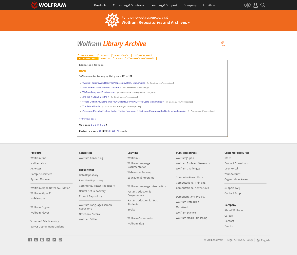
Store (227, 158)
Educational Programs (140, 177)
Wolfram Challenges (188, 168)
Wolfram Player (40, 212)
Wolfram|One (38, 158)
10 (100, 131)
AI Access (36, 168)
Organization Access (236, 179)
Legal (230, 240)
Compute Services (41, 174)
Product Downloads (236, 163)
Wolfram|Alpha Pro (42, 193)
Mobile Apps (38, 198)
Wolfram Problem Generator (193, 163)
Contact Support (234, 193)
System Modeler (40, 179)
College (99, 65)
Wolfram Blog (135, 223)
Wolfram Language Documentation (138, 165)
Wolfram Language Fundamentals (98, 92)
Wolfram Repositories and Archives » (156, 22)
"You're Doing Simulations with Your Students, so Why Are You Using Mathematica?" (123, 102)
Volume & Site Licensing (45, 221)
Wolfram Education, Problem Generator (101, 87)
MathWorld (182, 207)
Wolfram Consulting (91, 158)
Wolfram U (133, 158)
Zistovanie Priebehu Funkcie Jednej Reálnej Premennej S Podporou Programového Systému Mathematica (134, 111)
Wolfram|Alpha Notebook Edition (50, 188)
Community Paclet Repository (97, 185)
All (118, 131)
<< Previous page (87, 119)
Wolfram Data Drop (187, 202)
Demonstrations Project (190, 196)
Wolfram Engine (40, 207)
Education (85, 65)
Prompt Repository (90, 196)
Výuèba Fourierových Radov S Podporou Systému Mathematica (113, 83)
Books (131, 209)
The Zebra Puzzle (91, 106)
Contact (229, 221)
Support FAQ (232, 188)
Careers (229, 215)
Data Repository (88, 175)
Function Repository (91, 180)
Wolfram (218, 240)
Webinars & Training (139, 172)
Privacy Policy (244, 240)
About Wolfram (233, 210)
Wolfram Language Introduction (146, 186)
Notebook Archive (90, 214)
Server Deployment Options (47, 226)
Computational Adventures (192, 188)
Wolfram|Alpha (185, 158)
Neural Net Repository (92, 191)
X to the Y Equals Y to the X (95, 97)
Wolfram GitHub (88, 219)
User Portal (231, 168)
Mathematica (38, 163)
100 (113, 131)
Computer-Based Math (189, 177)
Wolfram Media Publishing (191, 218)
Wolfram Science (186, 212)
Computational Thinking (190, 182)
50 (108, 131)
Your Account (232, 174)
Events (228, 226)
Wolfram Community (140, 218)
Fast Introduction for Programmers (140, 193)
